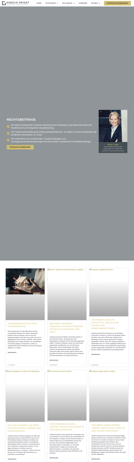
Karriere (83, 3)
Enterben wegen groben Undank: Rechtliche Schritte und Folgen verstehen (108, 428)
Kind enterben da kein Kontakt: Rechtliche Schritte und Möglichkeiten (67, 427)
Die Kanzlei (67, 3)
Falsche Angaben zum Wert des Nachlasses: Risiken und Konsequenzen (24, 428)
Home (38, 3)
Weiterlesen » (12, 352)
